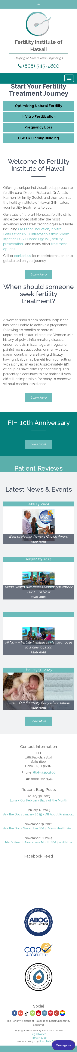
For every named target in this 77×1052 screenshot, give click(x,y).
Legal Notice (38, 1034)
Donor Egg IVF (38, 239)
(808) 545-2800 (40, 66)
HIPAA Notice (39, 1037)
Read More (38, 541)
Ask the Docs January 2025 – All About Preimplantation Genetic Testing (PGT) (38, 814)
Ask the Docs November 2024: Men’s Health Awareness (38, 828)
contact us (22, 256)
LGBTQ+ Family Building (38, 138)
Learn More (38, 274)
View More (38, 721)
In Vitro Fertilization (39, 117)
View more (38, 444)
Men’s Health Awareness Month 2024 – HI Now (38, 842)
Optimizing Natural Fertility (38, 106)
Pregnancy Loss (39, 127)
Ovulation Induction (33, 229)
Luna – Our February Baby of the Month (38, 800)
